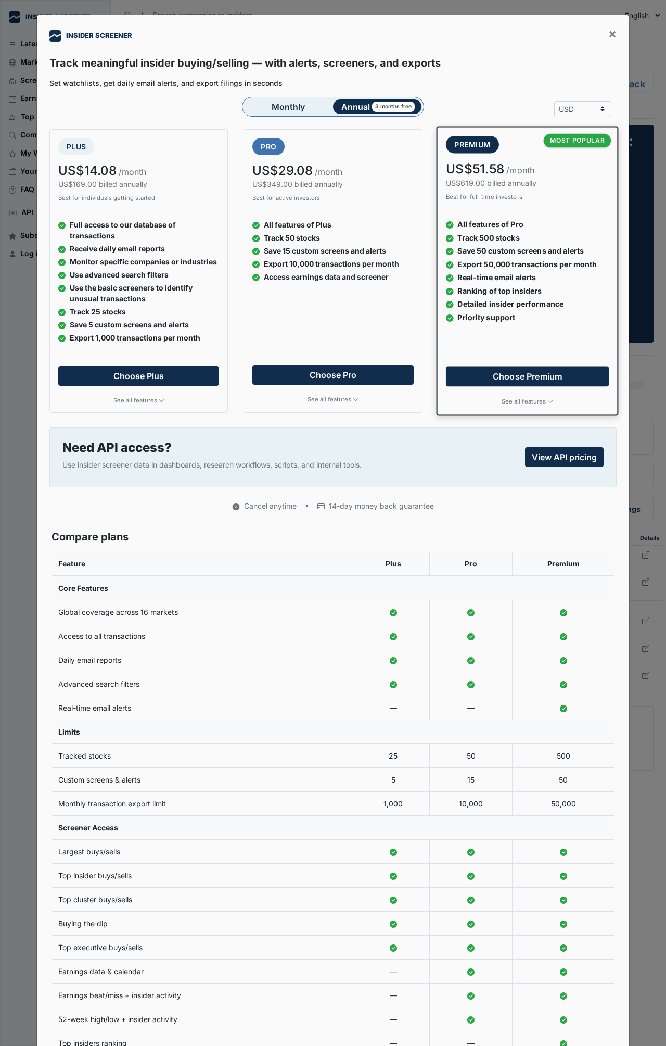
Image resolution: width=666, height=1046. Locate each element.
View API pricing (564, 457)
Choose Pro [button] (333, 375)
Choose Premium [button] (527, 376)
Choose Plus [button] (138, 376)
